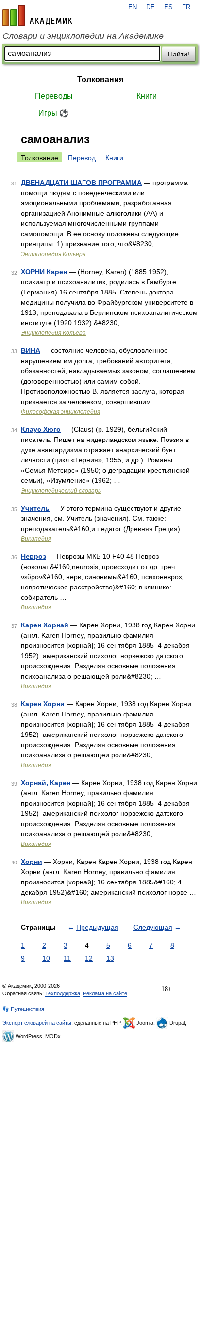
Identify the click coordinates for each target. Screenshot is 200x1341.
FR (186, 7)
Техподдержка (62, 993)
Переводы (54, 96)
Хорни (31, 861)
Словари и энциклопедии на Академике (83, 36)
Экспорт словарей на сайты (36, 1023)
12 (89, 958)
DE (150, 7)
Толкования (100, 79)
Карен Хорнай (44, 625)
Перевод (82, 158)
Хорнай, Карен (45, 783)
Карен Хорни (43, 704)
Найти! (178, 54)
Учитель (35, 508)
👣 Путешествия (23, 1009)
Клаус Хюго (41, 429)
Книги (146, 96)
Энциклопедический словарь (61, 490)
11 (67, 958)
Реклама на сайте (105, 993)
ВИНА (30, 350)
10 (46, 958)
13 (110, 958)
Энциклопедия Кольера (53, 254)
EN (132, 7)
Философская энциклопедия (60, 411)
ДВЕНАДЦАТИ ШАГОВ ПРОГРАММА (81, 182)
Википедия (36, 538)
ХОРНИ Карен (44, 272)
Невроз (33, 556)
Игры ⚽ (53, 113)
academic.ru (37, 15)
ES (168, 7)
